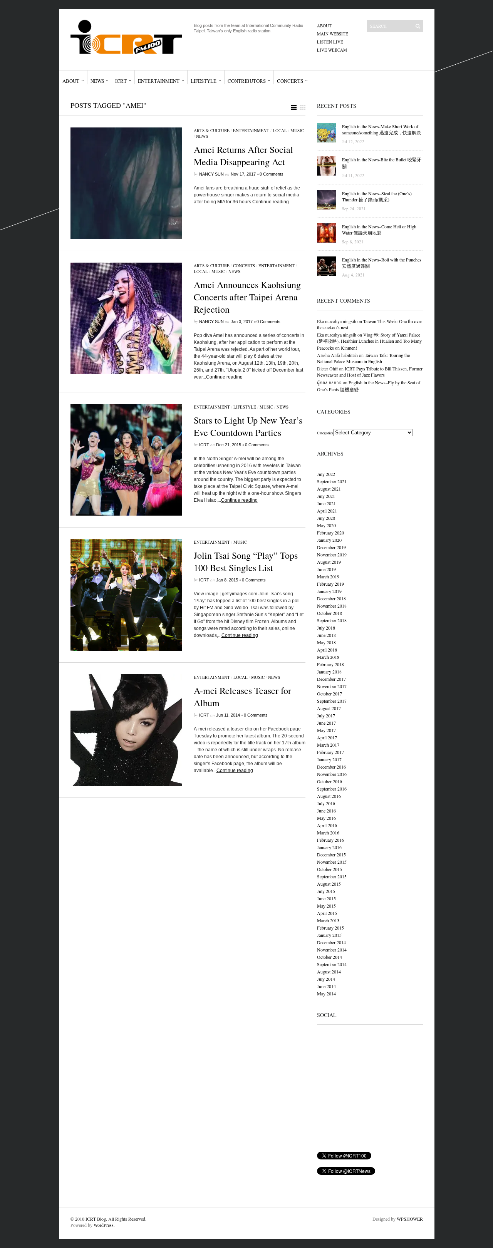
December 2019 (331, 547)
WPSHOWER (410, 1219)
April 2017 (327, 737)
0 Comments (271, 174)
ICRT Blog (96, 1219)
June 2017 (326, 723)
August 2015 (329, 884)
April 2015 (327, 913)
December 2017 (331, 679)
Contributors (247, 80)
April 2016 (327, 825)
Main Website (332, 34)
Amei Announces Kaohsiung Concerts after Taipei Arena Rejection (247, 296)
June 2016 (326, 810)
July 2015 (326, 891)
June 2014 (326, 986)
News (97, 80)
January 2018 (329, 671)
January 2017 (329, 759)
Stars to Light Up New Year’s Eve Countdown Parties (248, 426)
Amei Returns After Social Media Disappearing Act (243, 155)
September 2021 (332, 481)
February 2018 (330, 664)
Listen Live (330, 42)
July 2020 (326, 518)
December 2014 (331, 942)
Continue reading (270, 201)
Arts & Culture (212, 130)
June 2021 (326, 503)
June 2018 (326, 635)
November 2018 (332, 606)
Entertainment (158, 80)
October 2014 (329, 957)
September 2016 (332, 789)
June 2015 (326, 898)
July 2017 (326, 715)
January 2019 (329, 591)
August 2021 (329, 489)
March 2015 (328, 920)
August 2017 (329, 708)
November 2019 (332, 554)
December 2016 (331, 767)
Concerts (290, 80)
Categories (325, 433)
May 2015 (326, 906)
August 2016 (329, 796)
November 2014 (332, 949)
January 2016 (329, 847)
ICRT (121, 80)
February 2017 (330, 752)
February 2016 (330, 840)
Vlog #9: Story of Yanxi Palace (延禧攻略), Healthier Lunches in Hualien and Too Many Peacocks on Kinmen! (369, 341)
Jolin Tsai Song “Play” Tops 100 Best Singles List (246, 561)
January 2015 (329, 935)
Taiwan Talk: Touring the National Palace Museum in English (363, 358)
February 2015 (330, 928)
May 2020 (326, 525)
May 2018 (326, 642)
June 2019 (326, 569)
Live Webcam (332, 50)
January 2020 (329, 540)
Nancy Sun (211, 174)
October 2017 (329, 693)
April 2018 (327, 650)
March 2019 (328, 576)
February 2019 (330, 584)
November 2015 (332, 862)
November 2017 (332, 686)
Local (280, 130)
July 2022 (326, 474)
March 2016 (328, 832)
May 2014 (326, 993)
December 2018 (331, 598)
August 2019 (329, 562)
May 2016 (326, 818)
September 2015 (332, 876)
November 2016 (332, 774)
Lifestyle (203, 80)
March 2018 (328, 657)
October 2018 (329, 613)
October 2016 (329, 781)
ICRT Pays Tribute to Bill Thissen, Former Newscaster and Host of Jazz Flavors (370, 371)
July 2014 (326, 979)
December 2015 (331, 854)
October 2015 (329, 869)
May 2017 (326, 730)
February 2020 (330, 532)
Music (297, 130)
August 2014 (329, 971)
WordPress (104, 1225)
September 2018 (332, 620)
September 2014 (332, 964)
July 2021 (326, 496)
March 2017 (328, 745)
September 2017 (332, 701)
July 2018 (326, 628)
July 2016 (326, 803)
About (324, 25)
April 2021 (327, 511)
